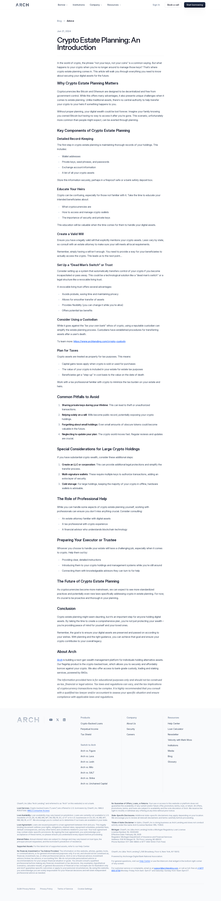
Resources (113, 4)
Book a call (173, 4)
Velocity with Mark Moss (180, 740)
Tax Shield (86, 734)
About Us (131, 723)
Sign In (156, 4)
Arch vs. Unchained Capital (94, 783)
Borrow (61, 4)
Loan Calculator (175, 729)
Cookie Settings (85, 889)
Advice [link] (70, 21)
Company (95, 4)
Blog (59, 21)
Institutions (79, 4)
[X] (57, 720)
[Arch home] (28, 719)
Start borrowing (195, 4)
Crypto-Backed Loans (92, 723)
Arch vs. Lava (87, 756)
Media (171, 750)
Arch (60, 659)
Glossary (172, 761)
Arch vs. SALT (87, 772)
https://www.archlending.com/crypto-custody (100, 341)
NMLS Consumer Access (38, 810)
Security (131, 729)
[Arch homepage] (22, 5)
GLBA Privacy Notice (26, 889)
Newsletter (173, 734)
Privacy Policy (46, 889)
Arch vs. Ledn (87, 761)
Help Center (174, 723)
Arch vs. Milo (87, 767)
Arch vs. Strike (88, 778)
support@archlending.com (166, 868)
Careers (131, 734)
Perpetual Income (89, 729)
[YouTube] (51, 720)
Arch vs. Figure (88, 750)
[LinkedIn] (64, 720)
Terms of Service (65, 889)
